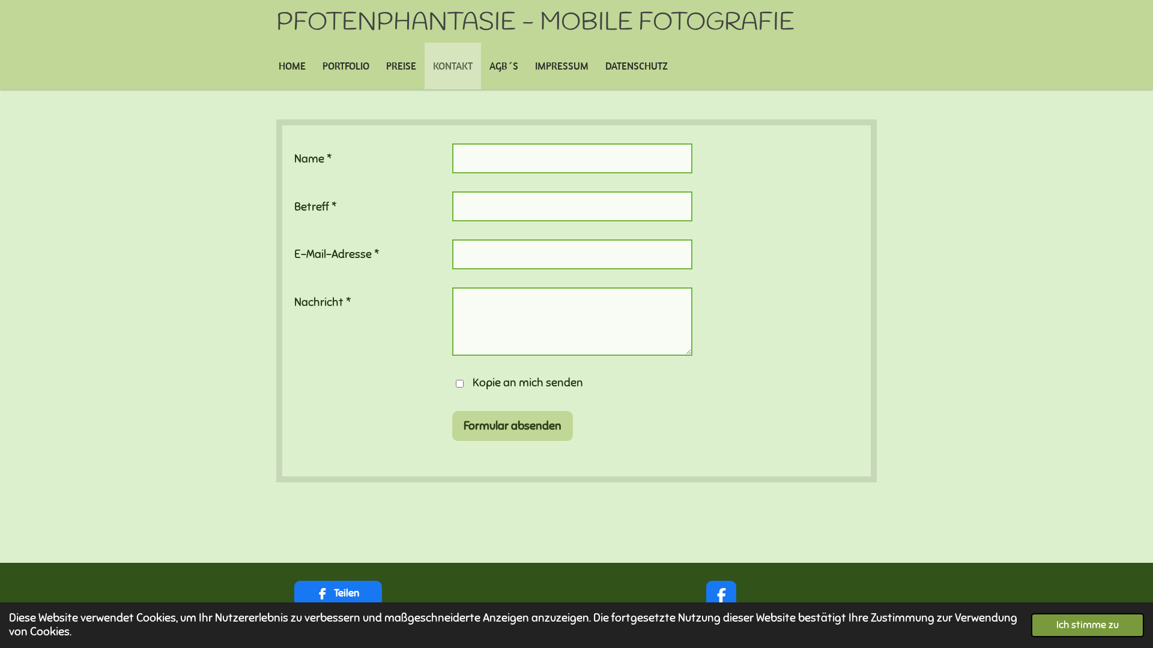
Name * (313, 159)
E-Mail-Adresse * (337, 254)
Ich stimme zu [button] (1087, 625)
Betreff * (315, 207)
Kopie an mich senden (528, 382)
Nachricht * (322, 302)
